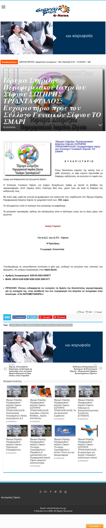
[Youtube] (65, 492)
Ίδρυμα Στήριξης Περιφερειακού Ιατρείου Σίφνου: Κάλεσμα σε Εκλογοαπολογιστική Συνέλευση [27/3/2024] (88, 408)
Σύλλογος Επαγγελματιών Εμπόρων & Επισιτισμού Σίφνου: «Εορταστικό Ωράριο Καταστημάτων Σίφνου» (83, 369)
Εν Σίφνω (15, 71)
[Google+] (45, 492)
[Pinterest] (60, 492)
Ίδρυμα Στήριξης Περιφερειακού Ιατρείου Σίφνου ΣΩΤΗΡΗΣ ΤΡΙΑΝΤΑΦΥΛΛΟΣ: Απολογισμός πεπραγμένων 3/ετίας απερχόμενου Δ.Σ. (16, 409)
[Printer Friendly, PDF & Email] (89, 312)
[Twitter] (55, 492)
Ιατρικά (25, 71)
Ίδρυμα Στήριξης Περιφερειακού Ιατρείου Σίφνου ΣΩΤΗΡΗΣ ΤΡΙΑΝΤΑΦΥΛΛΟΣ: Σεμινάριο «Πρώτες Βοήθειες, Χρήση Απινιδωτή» (39, 409)
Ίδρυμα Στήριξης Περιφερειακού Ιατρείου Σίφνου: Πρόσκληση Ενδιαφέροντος (14, 444)
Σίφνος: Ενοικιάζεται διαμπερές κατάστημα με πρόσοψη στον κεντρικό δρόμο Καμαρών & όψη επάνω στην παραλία (20, 370)
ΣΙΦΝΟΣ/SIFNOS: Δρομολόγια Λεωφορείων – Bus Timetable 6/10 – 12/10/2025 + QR (55, 62)
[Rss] (40, 492)
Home (6, 71)
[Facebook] (50, 492)
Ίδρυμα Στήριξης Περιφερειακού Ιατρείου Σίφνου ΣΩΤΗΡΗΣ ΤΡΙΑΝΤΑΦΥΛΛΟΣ (41, 325)
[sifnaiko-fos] (53, 10)
